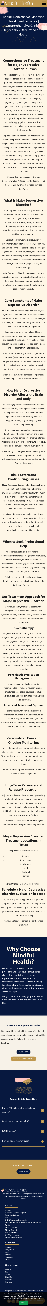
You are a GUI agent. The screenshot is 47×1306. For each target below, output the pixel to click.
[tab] (23, 1111)
